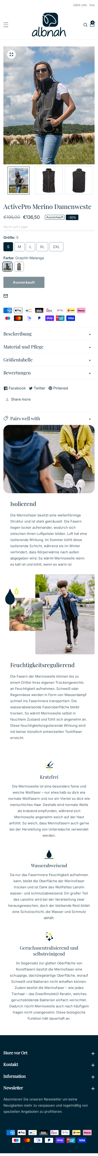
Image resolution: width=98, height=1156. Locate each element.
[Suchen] (86, 25)
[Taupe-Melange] (19, 267)
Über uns (80, 5)
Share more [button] (21, 399)
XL (42, 246)
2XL (56, 246)
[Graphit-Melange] (7, 267)
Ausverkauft (24, 282)
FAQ (92, 5)
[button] (49, 418)
